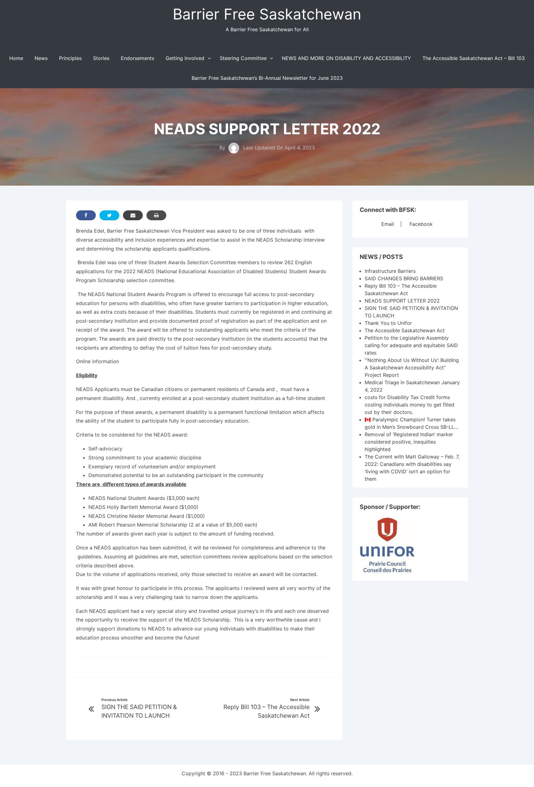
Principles (70, 58)
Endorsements (137, 58)
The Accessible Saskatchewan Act (405, 330)
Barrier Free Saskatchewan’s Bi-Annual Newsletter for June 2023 (267, 78)
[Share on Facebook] (86, 215)
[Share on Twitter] (109, 215)
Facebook (421, 224)
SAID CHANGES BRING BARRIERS (404, 278)
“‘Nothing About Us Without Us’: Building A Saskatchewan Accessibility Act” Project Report (412, 367)
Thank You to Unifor (388, 323)
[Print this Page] (156, 215)
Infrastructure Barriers (390, 271)
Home (16, 58)
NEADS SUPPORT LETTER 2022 (402, 301)
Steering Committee (243, 58)
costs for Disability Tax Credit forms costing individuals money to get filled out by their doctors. (409, 404)
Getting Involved (185, 58)
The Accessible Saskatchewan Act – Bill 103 (473, 58)
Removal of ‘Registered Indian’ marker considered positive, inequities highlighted (409, 441)
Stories (101, 58)
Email (387, 224)
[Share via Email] (133, 215)
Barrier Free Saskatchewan (267, 14)
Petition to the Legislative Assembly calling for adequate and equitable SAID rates (411, 345)
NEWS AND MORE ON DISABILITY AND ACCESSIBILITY (346, 58)
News (41, 58)
